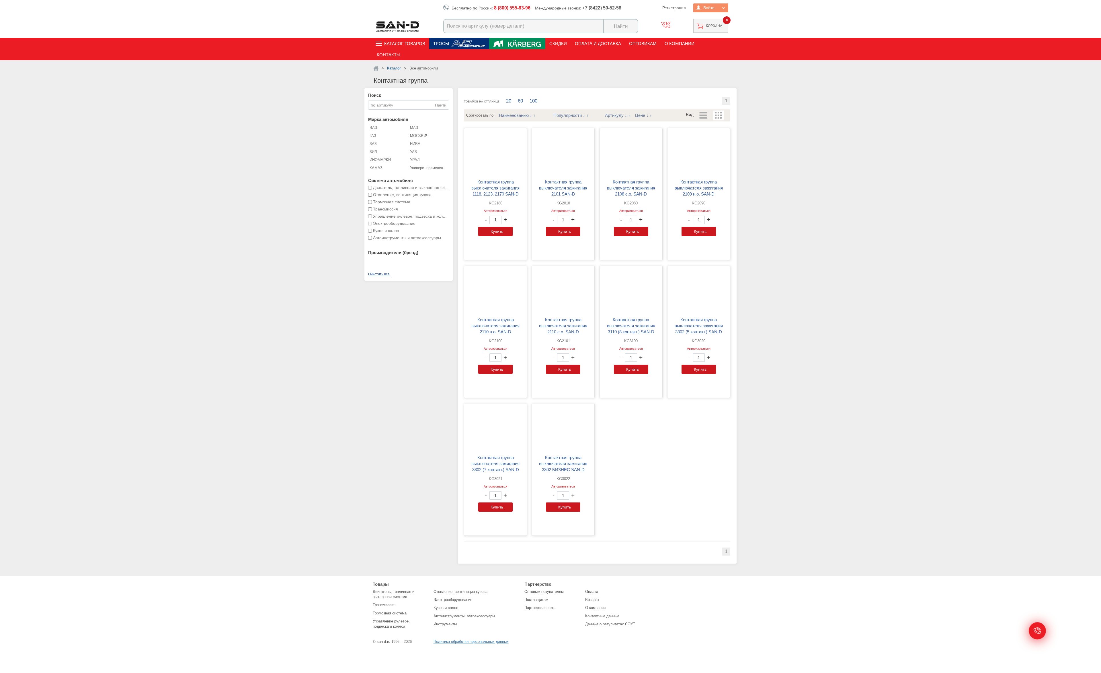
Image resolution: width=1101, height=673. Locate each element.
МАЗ (414, 127)
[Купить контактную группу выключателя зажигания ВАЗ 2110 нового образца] (495, 291)
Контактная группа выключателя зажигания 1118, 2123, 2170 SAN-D (495, 187)
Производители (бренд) (393, 252)
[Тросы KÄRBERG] (517, 43)
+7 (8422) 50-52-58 (601, 7)
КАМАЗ (376, 168)
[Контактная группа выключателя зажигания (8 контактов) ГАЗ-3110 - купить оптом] (631, 291)
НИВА (415, 144)
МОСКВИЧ (419, 136)
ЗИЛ (373, 152)
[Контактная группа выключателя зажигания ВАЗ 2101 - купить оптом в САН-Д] (563, 154)
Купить (497, 231)
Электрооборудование (453, 599)
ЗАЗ (373, 144)
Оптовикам (643, 43)
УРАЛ (415, 160)
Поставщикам (536, 599)
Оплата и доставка (598, 43)
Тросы (441, 43)
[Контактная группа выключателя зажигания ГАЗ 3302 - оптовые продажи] (699, 291)
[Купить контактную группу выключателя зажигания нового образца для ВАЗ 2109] (699, 154)
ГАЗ (373, 136)
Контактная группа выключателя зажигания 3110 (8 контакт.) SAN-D (631, 325)
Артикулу (614, 115)
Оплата (591, 591)
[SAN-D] (376, 68)
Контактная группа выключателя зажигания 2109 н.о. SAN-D (699, 187)
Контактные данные (602, 616)
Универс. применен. (427, 168)
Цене (640, 115)
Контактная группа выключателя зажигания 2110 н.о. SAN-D (495, 325)
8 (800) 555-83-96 (512, 7)
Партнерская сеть (539, 608)
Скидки (558, 43)
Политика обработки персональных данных (471, 641)
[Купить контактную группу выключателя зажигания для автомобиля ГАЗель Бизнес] (563, 429)
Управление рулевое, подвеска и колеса (391, 623)
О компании (679, 43)
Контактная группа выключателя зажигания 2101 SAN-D (563, 187)
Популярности (567, 115)
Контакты (388, 54)
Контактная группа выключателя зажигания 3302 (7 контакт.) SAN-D (495, 463)
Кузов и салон (446, 608)
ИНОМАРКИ (380, 160)
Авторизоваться (495, 210)
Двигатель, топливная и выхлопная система (393, 594)
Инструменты (445, 624)
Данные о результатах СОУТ (610, 624)
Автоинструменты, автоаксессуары (464, 616)
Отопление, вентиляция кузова (460, 591)
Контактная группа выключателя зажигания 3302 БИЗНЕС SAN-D (563, 463)
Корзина (714, 26)
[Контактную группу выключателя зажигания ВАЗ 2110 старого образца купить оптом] (563, 291)
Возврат (592, 599)
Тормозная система (390, 613)
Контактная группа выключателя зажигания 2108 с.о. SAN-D (631, 187)
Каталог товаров (404, 43)
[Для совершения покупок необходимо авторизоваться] (495, 219)
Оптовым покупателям (544, 591)
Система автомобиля (390, 180)
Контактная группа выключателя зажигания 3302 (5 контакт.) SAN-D (699, 325)
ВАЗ (373, 127)
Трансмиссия (384, 605)
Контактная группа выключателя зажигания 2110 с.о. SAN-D (563, 325)
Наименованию (514, 115)
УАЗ (413, 152)
